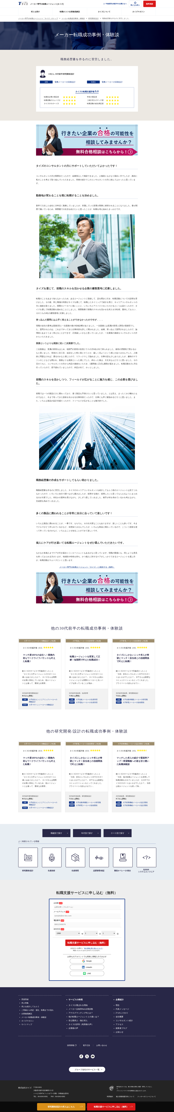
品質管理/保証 (98, 871)
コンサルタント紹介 (124, 1020)
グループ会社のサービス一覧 (87, 1069)
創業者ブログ (121, 1028)
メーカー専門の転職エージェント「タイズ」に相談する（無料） (87, 567)
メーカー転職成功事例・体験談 (73, 18)
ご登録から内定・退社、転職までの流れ (37, 1010)
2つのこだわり (122, 1013)
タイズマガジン (138, 12)
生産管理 (75, 871)
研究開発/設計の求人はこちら (61, 1107)
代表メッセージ (122, 1009)
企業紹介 (120, 999)
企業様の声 (73, 1028)
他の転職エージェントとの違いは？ (84, 1017)
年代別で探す (87, 833)
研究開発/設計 (93, 18)
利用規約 (110, 1096)
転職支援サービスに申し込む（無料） (111, 1107)
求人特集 (25, 1003)
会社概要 (119, 1017)
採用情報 (70, 1045)
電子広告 (86, 1045)
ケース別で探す (117, 833)
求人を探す (35, 12)
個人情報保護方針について (125, 1096)
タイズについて (104, 12)
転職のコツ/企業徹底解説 (70, 12)
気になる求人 (135, 5)
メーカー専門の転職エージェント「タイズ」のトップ (38, 18)
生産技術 (51, 871)
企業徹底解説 (26, 1014)
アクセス (119, 1024)
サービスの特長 (76, 999)
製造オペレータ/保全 (122, 871)
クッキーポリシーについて (146, 1096)
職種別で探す (56, 833)
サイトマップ (26, 1024)
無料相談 (149, 4)
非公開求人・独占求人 (78, 1020)
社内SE (146, 871)
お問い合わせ (101, 1045)
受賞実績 (25, 999)
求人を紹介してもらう (30, 1006)
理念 (117, 1005)
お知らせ (119, 1032)
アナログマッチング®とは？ (81, 1013)
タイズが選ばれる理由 (78, 1005)
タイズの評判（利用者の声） (81, 1024)
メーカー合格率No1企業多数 (81, 1009)
